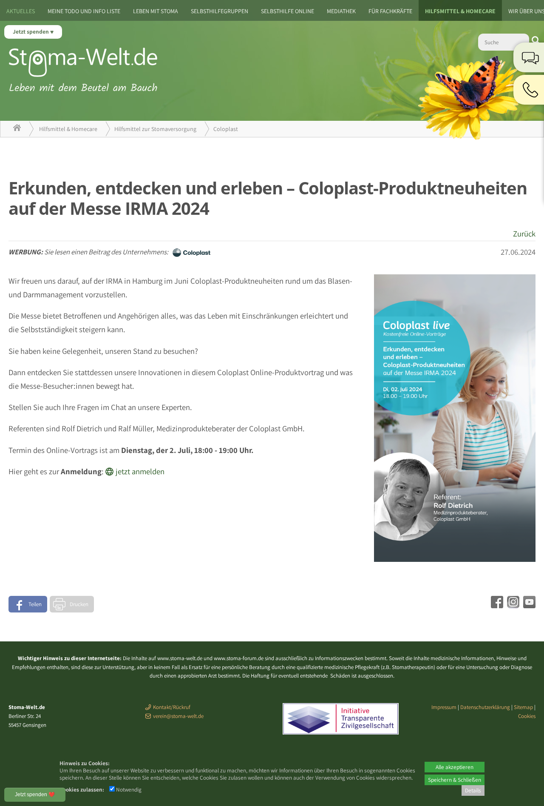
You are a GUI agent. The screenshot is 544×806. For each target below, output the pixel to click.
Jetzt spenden (31, 31)
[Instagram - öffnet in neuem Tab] (512, 605)
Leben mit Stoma (155, 11)
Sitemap (523, 707)
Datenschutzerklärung (485, 707)
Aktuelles (20, 11)
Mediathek (341, 11)
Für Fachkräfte (390, 11)
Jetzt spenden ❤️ (35, 794)
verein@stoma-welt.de (178, 716)
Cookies (527, 716)
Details (473, 790)
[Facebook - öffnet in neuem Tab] (496, 605)
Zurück (524, 233)
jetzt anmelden (140, 471)
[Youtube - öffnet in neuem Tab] (528, 605)
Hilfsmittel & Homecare (460, 11)
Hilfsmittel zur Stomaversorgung (155, 129)
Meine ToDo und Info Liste (84, 11)
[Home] (17, 129)
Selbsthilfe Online (287, 11)
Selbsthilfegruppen (219, 11)
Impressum (443, 707)
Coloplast (225, 129)
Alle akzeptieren (454, 767)
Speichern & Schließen (454, 779)
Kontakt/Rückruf (171, 707)
